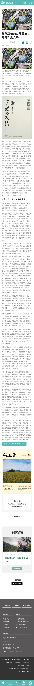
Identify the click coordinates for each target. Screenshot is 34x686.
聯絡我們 (6, 621)
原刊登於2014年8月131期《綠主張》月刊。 (14, 443)
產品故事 (16, 554)
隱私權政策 (5, 659)
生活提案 (7, 6)
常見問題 (6, 619)
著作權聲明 (27, 659)
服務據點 (16, 605)
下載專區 (6, 624)
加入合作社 (27, 605)
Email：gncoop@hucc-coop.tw (12, 651)
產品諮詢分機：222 (9, 644)
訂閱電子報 (21, 619)
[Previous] (5, 551)
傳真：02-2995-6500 (23, 671)
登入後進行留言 (17, 583)
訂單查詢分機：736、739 (11, 648)
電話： (5, 638)
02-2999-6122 (9, 638)
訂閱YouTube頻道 (23, 627)
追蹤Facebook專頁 (23, 621)
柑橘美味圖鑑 (9, 558)
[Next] (29, 551)
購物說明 (7, 605)
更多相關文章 (17, 568)
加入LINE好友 (21, 624)
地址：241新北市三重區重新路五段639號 (19, 668)
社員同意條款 (16, 659)
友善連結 (6, 627)
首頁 (2, 6)
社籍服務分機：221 (9, 641)
